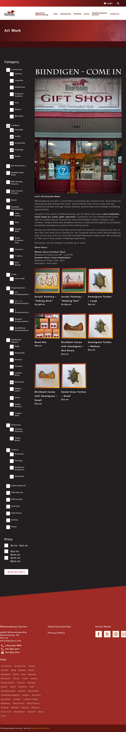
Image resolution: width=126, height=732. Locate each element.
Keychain (36, 695)
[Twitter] (107, 634)
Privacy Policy (56, 632)
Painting (25, 708)
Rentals (14, 520)
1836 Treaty (18, 214)
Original (4, 708)
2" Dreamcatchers (22, 311)
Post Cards (20, 278)
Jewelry (15, 450)
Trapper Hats (18, 414)
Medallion (5, 703)
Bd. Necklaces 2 (18, 166)
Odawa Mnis (18, 230)
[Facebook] (98, 634)
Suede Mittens (18, 405)
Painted (14, 708)
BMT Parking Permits (17, 183)
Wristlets (19, 116)
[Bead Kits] (47, 326)
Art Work (15, 125)
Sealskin (32, 712)
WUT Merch (18, 264)
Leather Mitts (18, 374)
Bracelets (19, 454)
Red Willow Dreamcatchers (22, 329)
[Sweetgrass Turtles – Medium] (100, 326)
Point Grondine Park (19, 240)
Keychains (6, 699)
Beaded (22, 670)
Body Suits (20, 353)
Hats (17, 222)
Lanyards (19, 80)
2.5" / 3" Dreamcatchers (22, 302)
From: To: (19, 545)
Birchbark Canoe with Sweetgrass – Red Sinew (72, 346)
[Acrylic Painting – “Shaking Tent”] (73, 280)
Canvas (16, 678)
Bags (17, 346)
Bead (13, 670)
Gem (32, 687)
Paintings (19, 150)
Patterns (35, 708)
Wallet (18, 109)
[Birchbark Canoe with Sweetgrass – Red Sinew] (73, 326)
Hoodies (18, 366)
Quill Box (15, 506)
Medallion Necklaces (19, 468)
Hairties (18, 74)
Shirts (17, 397)
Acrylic (32, 666)
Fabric (13, 687)
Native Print (18, 703)
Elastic (4, 687)
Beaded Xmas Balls (17, 174)
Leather (17, 699)
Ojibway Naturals (19, 430)
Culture (34, 678)
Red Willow (19, 712)
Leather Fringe (31, 699)
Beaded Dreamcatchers (22, 320)
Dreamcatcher (8, 683)
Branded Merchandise (17, 208)
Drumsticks (20, 143)
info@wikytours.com (10, 641)
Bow (24, 674)
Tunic (3, 716)
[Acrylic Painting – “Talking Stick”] (47, 280)
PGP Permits (16, 499)
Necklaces (19, 476)
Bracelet (32, 674)
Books (14, 200)
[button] (118, 3)
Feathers (23, 687)
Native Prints (33, 703)
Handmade (33, 691)
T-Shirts (18, 256)
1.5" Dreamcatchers (22, 293)
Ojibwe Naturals (18, 485)
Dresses (18, 359)
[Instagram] (116, 634)
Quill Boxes (16, 513)
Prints (17, 156)
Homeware (16, 425)
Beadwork (6, 674)
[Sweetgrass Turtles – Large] (100, 280)
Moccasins (19, 382)
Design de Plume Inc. (40, 728)
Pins (17, 103)
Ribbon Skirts (18, 390)
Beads (31, 670)
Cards (14, 274)
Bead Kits (41, 342)
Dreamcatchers (18, 288)
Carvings (19, 130)
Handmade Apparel (16, 341)
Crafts (17, 136)
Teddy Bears (17, 439)
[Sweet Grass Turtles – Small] (73, 375)
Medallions (20, 87)
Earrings (19, 460)
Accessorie (6, 666)
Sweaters (19, 249)
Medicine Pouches (19, 95)
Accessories (16, 69)
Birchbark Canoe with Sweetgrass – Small (46, 396)
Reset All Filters (16, 572)
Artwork (5, 670)
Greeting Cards (8, 691)
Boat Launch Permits (17, 192)
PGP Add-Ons (17, 492)
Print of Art (6, 712)
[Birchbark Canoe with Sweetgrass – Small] (47, 375)
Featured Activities (59, 626)
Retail (14, 527)
